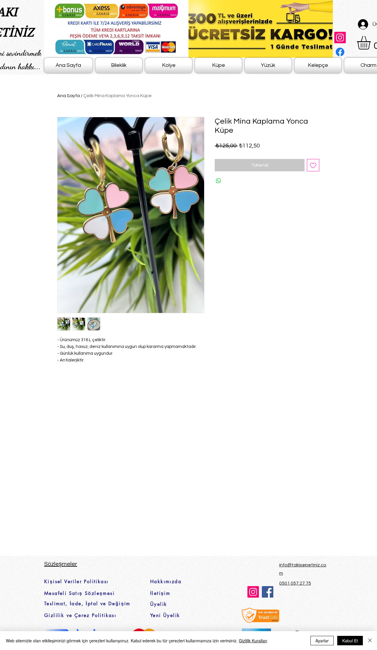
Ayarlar (322, 641)
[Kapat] (369, 640)
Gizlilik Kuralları (253, 641)
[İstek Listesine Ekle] (313, 165)
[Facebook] (340, 52)
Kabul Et (350, 641)
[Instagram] (340, 37)
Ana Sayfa (68, 95)
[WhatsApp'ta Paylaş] (218, 180)
